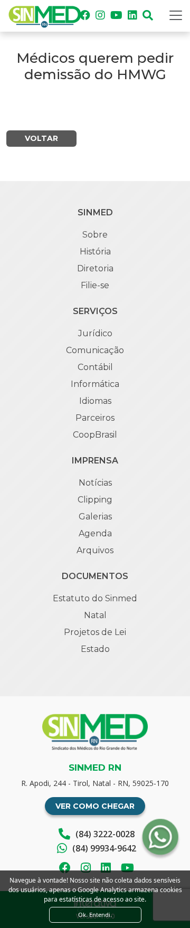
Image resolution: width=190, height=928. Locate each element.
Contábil (95, 367)
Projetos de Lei (95, 632)
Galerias (95, 517)
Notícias (95, 483)
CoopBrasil (95, 435)
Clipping (95, 500)
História (95, 252)
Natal (95, 615)
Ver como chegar (95, 806)
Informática (95, 384)
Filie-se (95, 285)
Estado (95, 649)
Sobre (95, 235)
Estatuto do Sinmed (95, 598)
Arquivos (95, 550)
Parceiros (95, 418)
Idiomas (95, 401)
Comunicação (95, 350)
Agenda (95, 533)
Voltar (41, 138)
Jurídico (95, 333)
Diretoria (95, 268)
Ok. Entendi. (95, 914)
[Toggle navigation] (176, 15)
